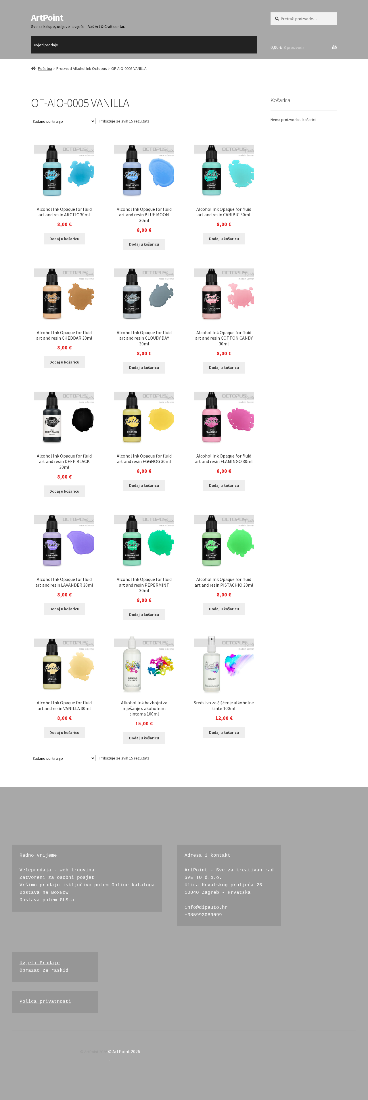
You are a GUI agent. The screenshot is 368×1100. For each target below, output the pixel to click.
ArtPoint (47, 17)
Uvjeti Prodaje (40, 963)
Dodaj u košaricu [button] (64, 238)
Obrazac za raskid (44, 970)
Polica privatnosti (45, 1001)
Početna (45, 68)
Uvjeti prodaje (46, 44)
